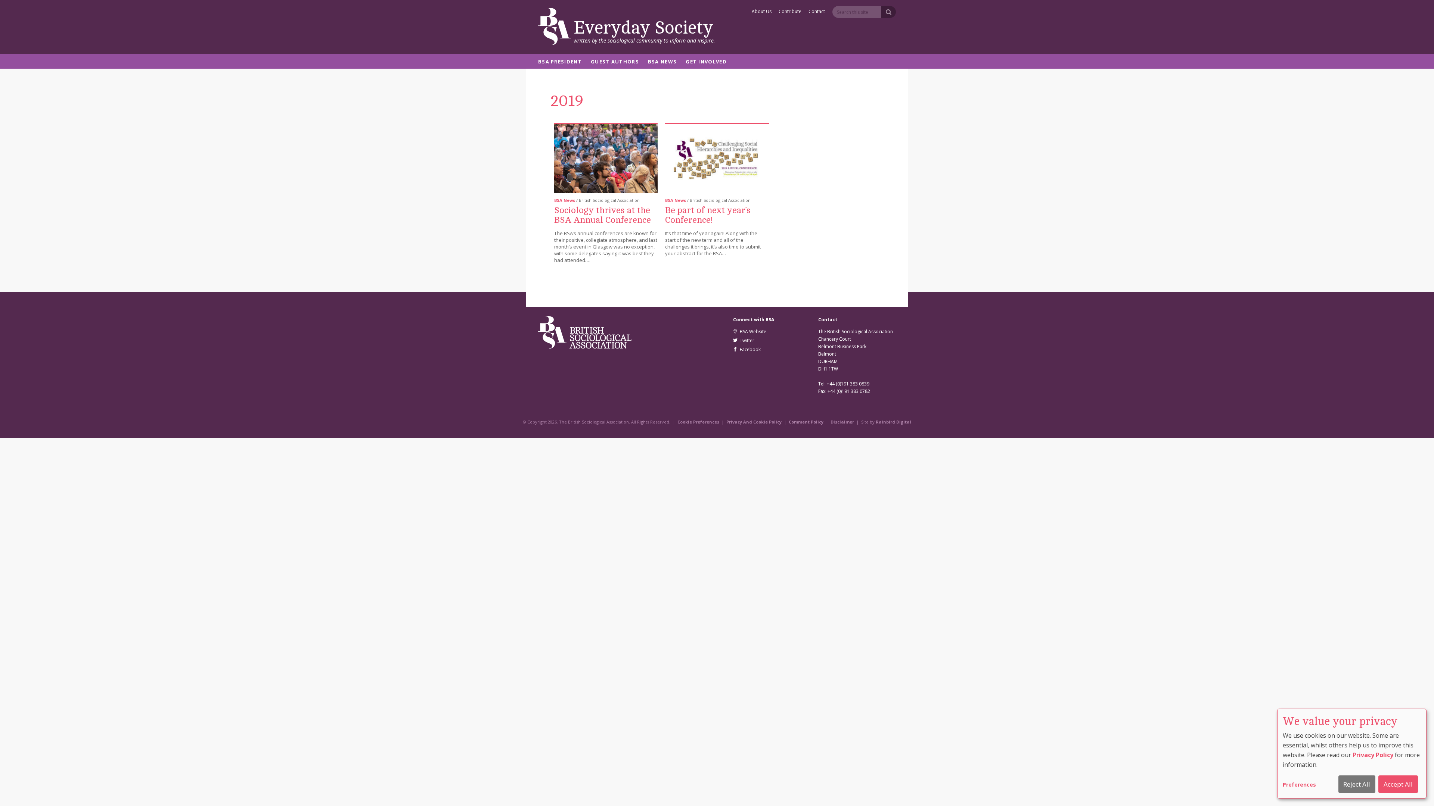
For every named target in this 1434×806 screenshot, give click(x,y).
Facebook (749, 349)
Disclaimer (842, 422)
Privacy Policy (1373, 755)
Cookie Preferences (698, 422)
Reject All (1356, 784)
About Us (762, 12)
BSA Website (752, 331)
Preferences (1299, 784)
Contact (816, 12)
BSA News (662, 62)
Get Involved (706, 62)
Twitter (746, 340)
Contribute (790, 12)
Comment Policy (806, 422)
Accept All (1398, 784)
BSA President (560, 62)
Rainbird (885, 422)
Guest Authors (615, 62)
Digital (903, 422)
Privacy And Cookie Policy (754, 422)
